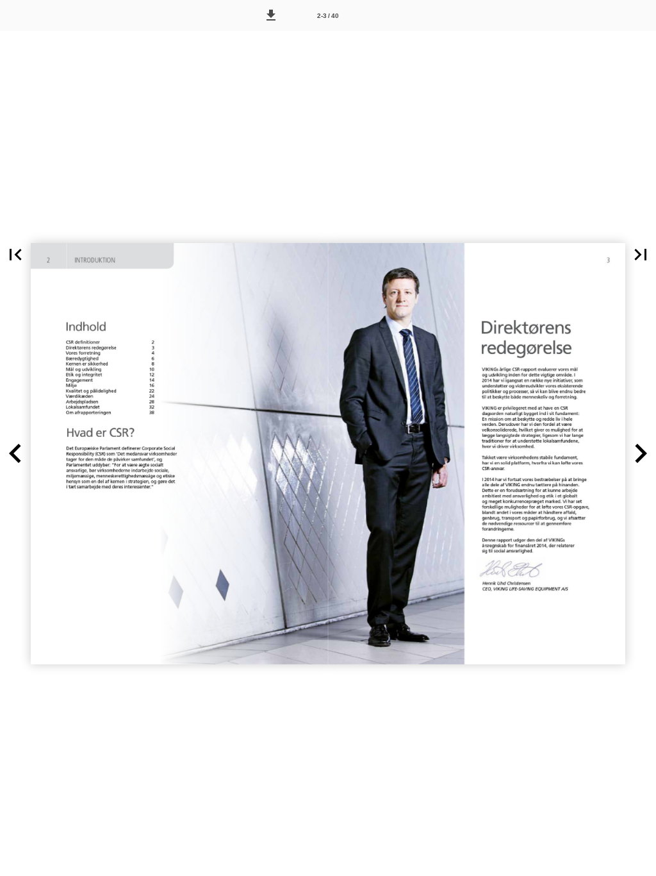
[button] (271, 15)
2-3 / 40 (328, 15)
